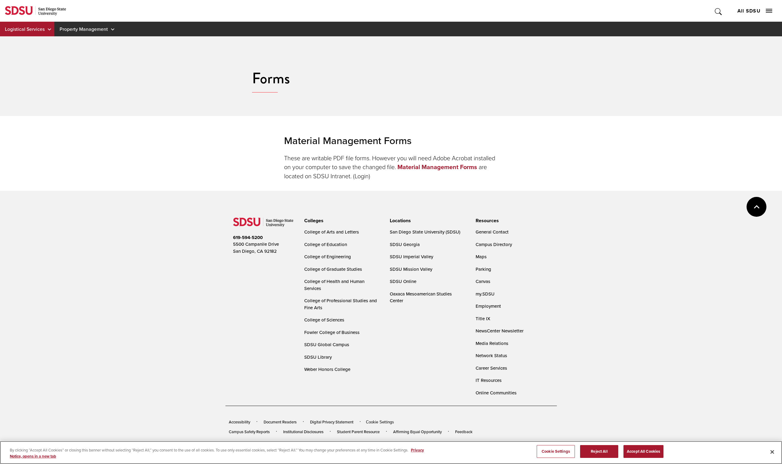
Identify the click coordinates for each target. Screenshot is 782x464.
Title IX (483, 318)
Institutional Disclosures (303, 431)
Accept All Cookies (643, 451)
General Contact (492, 232)
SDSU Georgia (405, 244)
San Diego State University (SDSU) (425, 232)
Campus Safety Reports (249, 431)
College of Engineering (327, 256)
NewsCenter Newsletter (500, 331)
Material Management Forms (438, 167)
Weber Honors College (327, 369)
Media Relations (492, 343)
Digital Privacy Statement (331, 422)
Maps (481, 256)
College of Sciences (324, 320)
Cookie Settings (380, 422)
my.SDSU (485, 294)
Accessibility (239, 422)
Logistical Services (25, 29)
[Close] (772, 452)
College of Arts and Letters (331, 232)
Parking (483, 269)
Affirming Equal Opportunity (417, 431)
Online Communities (496, 393)
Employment (488, 306)
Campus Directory (494, 244)
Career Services (491, 368)
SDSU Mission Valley (411, 269)
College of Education (325, 244)
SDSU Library (318, 357)
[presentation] (312, 220)
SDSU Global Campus (326, 344)
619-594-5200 (248, 237)
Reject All (599, 451)
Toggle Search (718, 11)
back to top (756, 207)
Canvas (483, 281)
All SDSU (749, 10)
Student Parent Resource (358, 431)
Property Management (84, 29)
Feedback (464, 431)
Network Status (491, 355)
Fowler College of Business (332, 332)
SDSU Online (403, 281)
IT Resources (489, 380)
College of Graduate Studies (333, 269)
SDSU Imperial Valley (411, 256)
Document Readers (280, 422)
